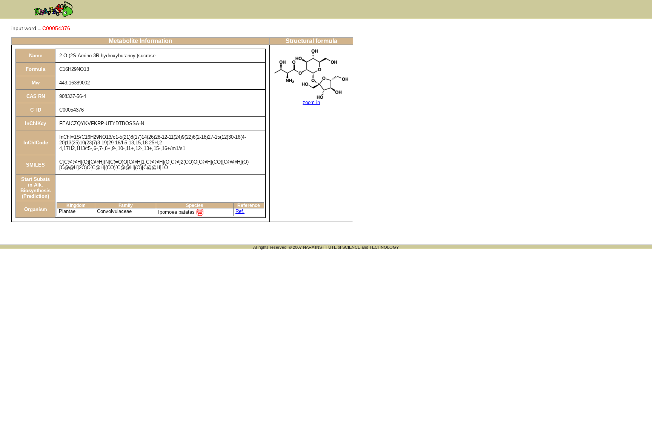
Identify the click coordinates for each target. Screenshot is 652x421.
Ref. (239, 211)
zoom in (311, 102)
